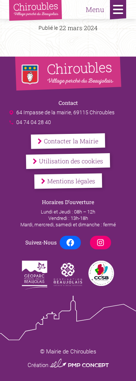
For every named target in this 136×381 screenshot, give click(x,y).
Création (68, 365)
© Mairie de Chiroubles (68, 351)
